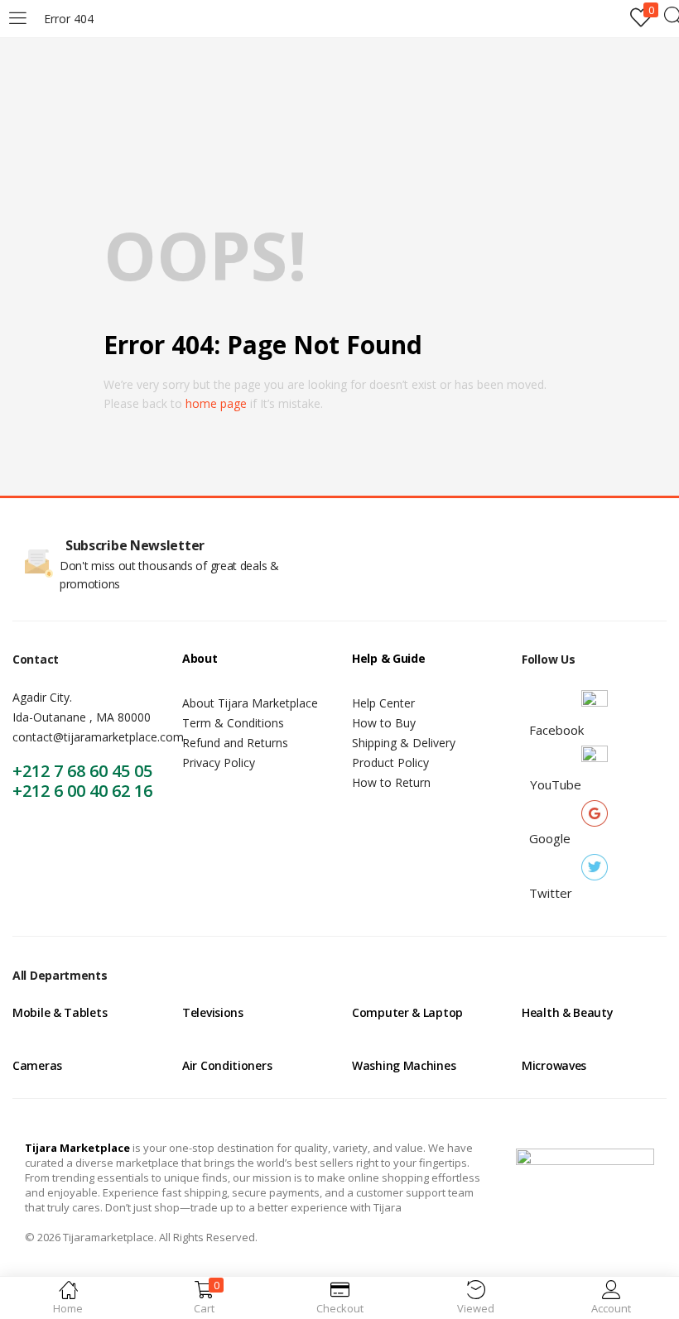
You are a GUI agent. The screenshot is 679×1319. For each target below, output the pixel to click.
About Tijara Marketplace (250, 703)
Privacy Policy (218, 762)
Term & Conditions (233, 723)
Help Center (383, 703)
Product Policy (390, 762)
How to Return (391, 782)
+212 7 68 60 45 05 (82, 771)
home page (216, 403)
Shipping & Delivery (403, 743)
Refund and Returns (235, 743)
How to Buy (384, 723)
